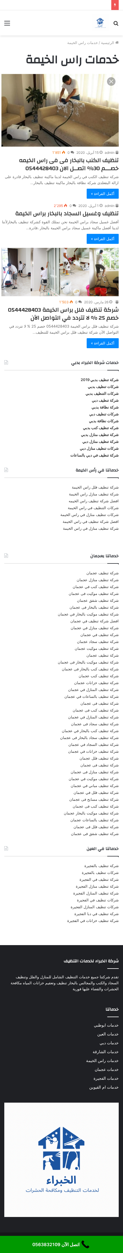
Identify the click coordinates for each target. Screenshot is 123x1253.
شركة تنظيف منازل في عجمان (95, 627)
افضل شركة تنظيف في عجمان (94, 621)
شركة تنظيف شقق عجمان (98, 600)
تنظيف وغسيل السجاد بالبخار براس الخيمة (67, 213)
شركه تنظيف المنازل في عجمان (93, 717)
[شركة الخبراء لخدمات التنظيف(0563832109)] (100, 22)
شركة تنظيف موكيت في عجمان (94, 778)
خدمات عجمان (107, 1069)
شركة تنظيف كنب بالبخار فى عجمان (90, 669)
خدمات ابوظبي (106, 1025)
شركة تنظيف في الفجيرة (99, 879)
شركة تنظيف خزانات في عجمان (93, 751)
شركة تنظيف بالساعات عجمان (94, 820)
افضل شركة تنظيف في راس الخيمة (91, 521)
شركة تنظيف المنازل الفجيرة (96, 893)
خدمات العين (108, 1034)
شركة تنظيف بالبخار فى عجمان (94, 607)
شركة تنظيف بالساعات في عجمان (91, 696)
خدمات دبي (109, 1043)
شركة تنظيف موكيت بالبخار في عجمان (88, 614)
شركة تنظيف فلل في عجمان (96, 792)
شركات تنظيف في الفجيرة (98, 900)
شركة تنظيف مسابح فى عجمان (94, 799)
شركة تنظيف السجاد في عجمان (93, 744)
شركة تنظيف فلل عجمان (99, 758)
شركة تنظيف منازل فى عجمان (95, 772)
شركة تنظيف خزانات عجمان (96, 682)
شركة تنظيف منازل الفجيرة (97, 886)
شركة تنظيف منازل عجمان (98, 579)
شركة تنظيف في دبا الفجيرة (96, 913)
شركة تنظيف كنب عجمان (99, 676)
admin (109, 152)
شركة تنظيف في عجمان (99, 634)
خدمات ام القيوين (104, 1087)
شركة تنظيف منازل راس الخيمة (94, 494)
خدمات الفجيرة (106, 1078)
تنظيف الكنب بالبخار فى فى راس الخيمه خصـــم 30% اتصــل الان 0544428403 (69, 164)
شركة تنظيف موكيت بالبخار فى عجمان (88, 662)
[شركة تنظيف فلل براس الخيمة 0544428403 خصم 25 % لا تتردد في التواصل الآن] (60, 272)
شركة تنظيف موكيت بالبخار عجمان (91, 813)
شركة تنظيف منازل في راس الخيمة (91, 528)
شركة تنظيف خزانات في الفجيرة (93, 920)
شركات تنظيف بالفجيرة (100, 872)
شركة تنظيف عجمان (102, 573)
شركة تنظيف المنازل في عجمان (93, 689)
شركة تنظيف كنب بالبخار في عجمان (90, 730)
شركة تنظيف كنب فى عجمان (96, 710)
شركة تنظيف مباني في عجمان (95, 785)
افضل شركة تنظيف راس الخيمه (94, 501)
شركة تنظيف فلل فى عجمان (96, 826)
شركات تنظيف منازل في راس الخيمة (89, 514)
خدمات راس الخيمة (102, 1060)
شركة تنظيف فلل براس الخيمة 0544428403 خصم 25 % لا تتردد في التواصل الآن (63, 313)
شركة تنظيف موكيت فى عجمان (94, 593)
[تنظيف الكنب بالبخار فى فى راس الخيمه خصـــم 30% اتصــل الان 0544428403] (60, 109)
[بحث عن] (116, 25)
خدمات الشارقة (106, 1051)
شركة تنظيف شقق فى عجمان (95, 833)
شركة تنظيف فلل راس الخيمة (95, 487)
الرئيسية (108, 42)
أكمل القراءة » (102, 193)
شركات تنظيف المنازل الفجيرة (95, 907)
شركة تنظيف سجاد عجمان (98, 641)
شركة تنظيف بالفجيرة (101, 865)
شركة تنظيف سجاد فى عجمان (95, 724)
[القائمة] (7, 25)
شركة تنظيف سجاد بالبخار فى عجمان (89, 737)
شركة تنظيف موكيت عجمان (97, 648)
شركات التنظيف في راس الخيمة (93, 507)
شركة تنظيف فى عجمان (99, 703)
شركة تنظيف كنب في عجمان (96, 586)
